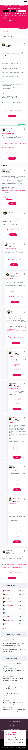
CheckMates (7, 714)
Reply (12, 116)
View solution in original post (8, 147)
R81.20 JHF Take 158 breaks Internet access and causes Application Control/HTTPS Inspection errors (13, 645)
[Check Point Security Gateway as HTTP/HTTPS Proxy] (2, 122)
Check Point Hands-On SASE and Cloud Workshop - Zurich (13, 671)
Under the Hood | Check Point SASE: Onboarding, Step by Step (13, 703)
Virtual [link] (13, 663)
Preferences (22, 11)
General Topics (6, 31)
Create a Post (22, 27)
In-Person (5, 666)
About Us (17, 748)
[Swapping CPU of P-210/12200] (26, 122)
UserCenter (22, 748)
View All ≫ (5, 628)
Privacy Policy (16, 7)
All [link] (9, 663)
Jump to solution (7, 50)
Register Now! (11, 20)
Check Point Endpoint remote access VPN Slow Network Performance (14, 650)
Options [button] (25, 31)
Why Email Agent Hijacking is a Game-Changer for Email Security (13, 679)
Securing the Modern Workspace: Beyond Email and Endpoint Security (14, 710)
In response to (8, 133)
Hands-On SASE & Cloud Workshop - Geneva (13, 694)
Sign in (6, 737)
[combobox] (14, 36)
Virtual (5, 683)
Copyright (5, 748)
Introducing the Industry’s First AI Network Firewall (13, 639)
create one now (8, 743)
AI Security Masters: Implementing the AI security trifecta (13, 687)
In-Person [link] (19, 663)
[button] (6, 11)
